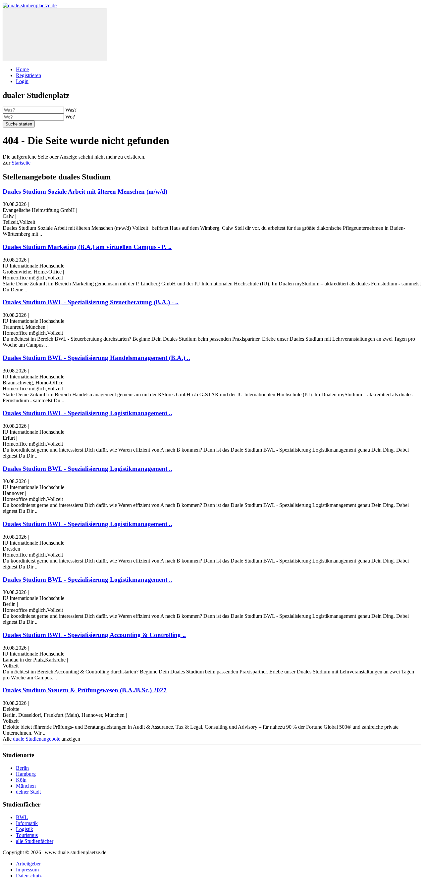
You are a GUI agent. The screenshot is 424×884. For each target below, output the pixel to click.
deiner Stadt (28, 792)
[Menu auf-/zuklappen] (55, 35)
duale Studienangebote (36, 739)
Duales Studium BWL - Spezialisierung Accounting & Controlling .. (94, 634)
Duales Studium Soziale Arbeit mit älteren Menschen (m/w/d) (85, 191)
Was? (71, 110)
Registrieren (28, 75)
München (26, 786)
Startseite (21, 163)
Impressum (27, 869)
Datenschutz (29, 875)
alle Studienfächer (34, 841)
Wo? (70, 117)
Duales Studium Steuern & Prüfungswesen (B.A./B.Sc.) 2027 (85, 690)
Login (22, 81)
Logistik (24, 829)
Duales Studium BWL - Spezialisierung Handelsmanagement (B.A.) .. (96, 357)
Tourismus (27, 835)
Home (22, 69)
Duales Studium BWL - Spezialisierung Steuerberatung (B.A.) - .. (91, 302)
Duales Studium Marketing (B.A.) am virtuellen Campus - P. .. (87, 246)
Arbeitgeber (28, 863)
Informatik (27, 823)
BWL (22, 817)
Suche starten (18, 124)
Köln (21, 780)
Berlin (22, 768)
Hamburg (26, 774)
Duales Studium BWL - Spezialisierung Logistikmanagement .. (87, 413)
